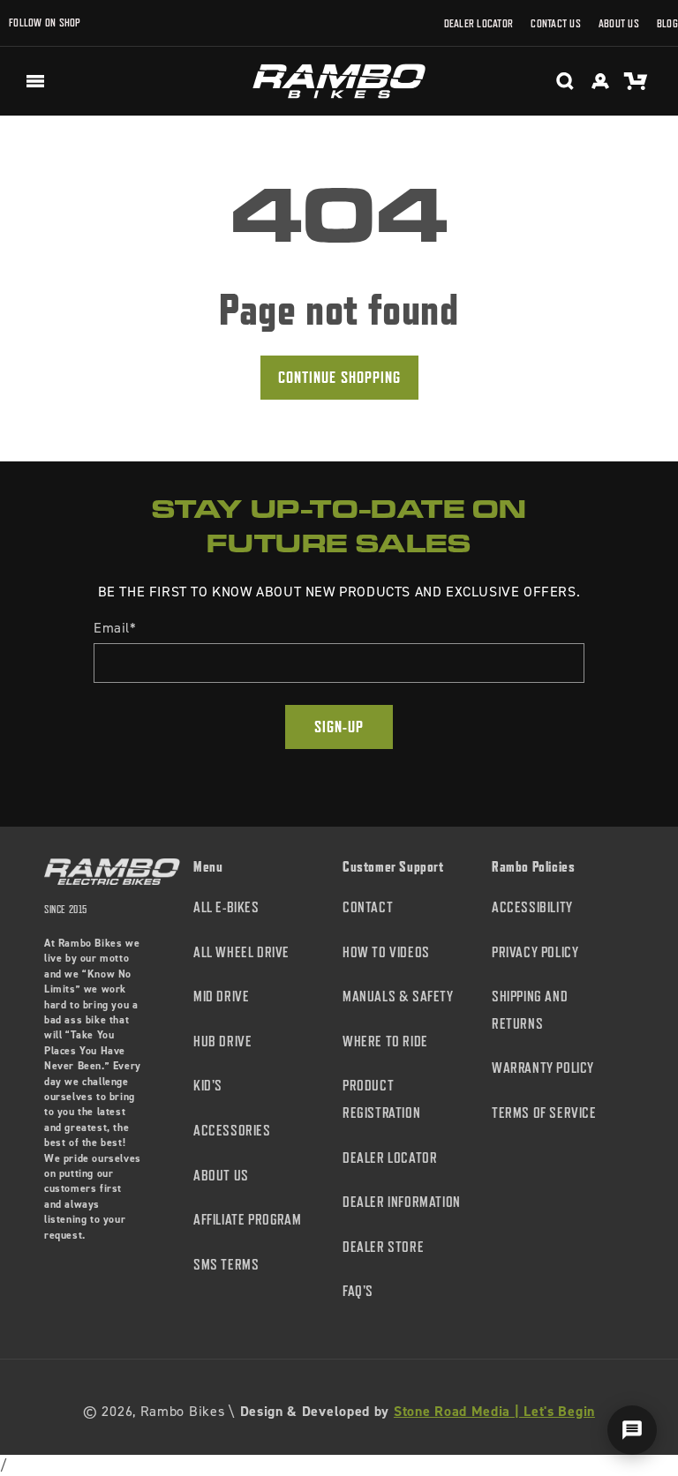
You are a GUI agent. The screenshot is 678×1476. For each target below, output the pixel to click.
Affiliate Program (247, 1219)
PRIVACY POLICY (535, 952)
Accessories (232, 1130)
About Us (619, 23)
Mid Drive (221, 996)
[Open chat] (632, 1430)
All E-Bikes (226, 907)
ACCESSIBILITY (532, 907)
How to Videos (386, 952)
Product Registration (381, 1099)
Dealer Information (402, 1202)
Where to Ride (385, 1041)
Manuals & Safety (398, 996)
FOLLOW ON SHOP (45, 22)
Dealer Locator (479, 23)
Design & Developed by (417, 1411)
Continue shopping (339, 377)
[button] (35, 81)
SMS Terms (226, 1264)
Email (115, 627)
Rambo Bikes (182, 1411)
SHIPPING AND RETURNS (530, 1010)
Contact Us (556, 23)
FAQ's (358, 1291)
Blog (667, 23)
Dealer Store (383, 1247)
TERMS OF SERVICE (544, 1113)
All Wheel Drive (241, 952)
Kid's (207, 1085)
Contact (368, 907)
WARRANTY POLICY (543, 1068)
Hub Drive (222, 1041)
